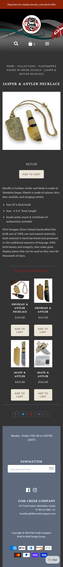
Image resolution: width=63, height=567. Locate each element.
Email (46, 414)
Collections (26, 66)
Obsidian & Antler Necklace (20, 308)
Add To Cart (20, 330)
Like (15, 414)
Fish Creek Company (40, 532)
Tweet (23, 414)
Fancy (38, 414)
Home (11, 66)
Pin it (31, 414)
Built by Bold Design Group (31, 536)
